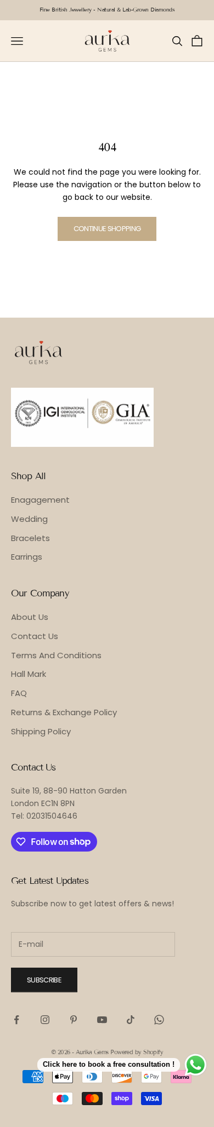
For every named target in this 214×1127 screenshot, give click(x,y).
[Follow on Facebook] (16, 1019)
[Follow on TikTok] (130, 1019)
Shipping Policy (41, 731)
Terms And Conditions (56, 655)
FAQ (19, 693)
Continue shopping (107, 228)
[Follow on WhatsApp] (159, 1019)
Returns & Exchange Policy (64, 712)
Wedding (29, 519)
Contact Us (34, 636)
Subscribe (44, 980)
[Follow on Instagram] (45, 1019)
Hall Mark (28, 674)
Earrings (26, 556)
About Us (29, 617)
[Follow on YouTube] (102, 1019)
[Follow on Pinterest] (73, 1019)
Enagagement (40, 499)
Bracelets (30, 538)
